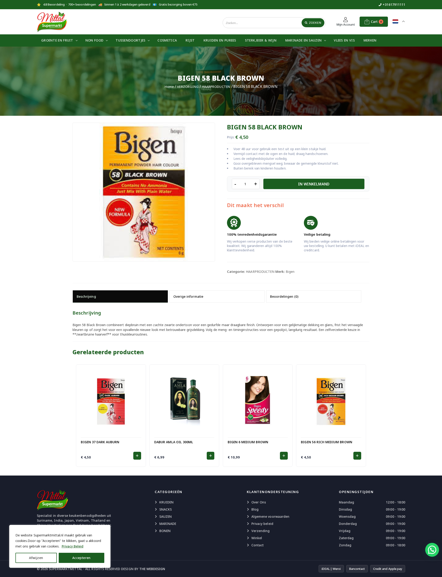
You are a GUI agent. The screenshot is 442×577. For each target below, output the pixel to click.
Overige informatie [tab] (188, 296)
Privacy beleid (262, 523)
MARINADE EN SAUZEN (303, 40)
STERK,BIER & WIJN (260, 40)
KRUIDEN (166, 502)
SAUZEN (165, 516)
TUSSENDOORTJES (130, 40)
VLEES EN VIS (344, 40)
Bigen (290, 271)
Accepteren (81, 558)
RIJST (190, 40)
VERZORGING (188, 86)
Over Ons (258, 502)
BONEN (165, 531)
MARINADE (167, 523)
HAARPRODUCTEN (216, 86)
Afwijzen (36, 558)
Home (169, 86)
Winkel (256, 538)
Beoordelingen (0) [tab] (284, 296)
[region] (59, 546)
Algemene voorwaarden (270, 516)
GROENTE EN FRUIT (57, 40)
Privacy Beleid (73, 546)
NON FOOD (94, 40)
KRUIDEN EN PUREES (220, 40)
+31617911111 (394, 4)
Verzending (260, 531)
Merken (370, 40)
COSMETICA (167, 40)
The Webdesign (152, 569)
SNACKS (165, 509)
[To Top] (434, 568)
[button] (137, 456)
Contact (257, 545)
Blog (255, 509)
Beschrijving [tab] (86, 296)
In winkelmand (314, 184)
